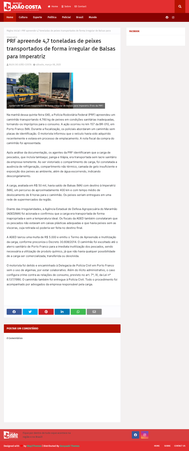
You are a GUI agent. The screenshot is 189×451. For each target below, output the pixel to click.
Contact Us (179, 446)
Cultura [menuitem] (23, 17)
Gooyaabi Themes (69, 446)
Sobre (67, 6)
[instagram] (173, 17)
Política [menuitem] (52, 17)
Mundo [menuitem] (93, 17)
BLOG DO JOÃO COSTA (20, 64)
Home (54, 6)
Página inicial (13, 30)
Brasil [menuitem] (79, 17)
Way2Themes (34, 446)
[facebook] (167, 17)
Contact (82, 6)
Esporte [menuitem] (37, 17)
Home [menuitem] (9, 17)
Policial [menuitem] (66, 17)
